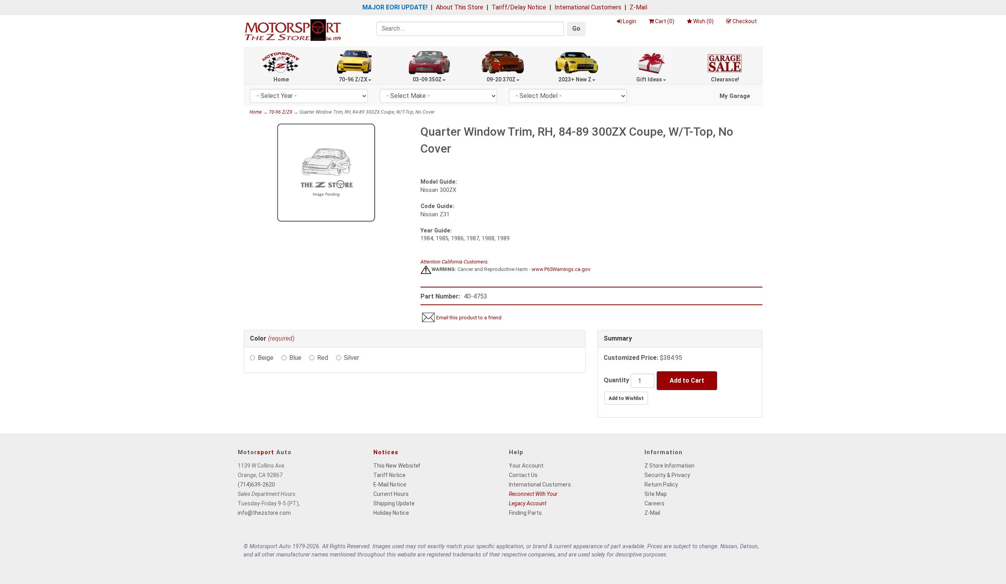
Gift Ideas (649, 79)
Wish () (703, 21)
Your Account (526, 465)
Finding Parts (525, 513)
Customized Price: (631, 357)
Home (281, 79)
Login (629, 21)
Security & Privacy (667, 475)
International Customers (587, 7)
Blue (295, 357)
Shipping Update (394, 503)
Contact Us (523, 475)
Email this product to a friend (468, 318)
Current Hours (391, 494)
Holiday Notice (391, 513)
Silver (351, 357)
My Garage (735, 95)
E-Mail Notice (389, 484)
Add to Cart (687, 380)
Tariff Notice (389, 475)
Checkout (744, 21)
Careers (654, 503)
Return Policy (661, 484)
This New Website (396, 465)
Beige (266, 357)
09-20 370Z (501, 79)
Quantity (616, 380)
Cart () (664, 21)
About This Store (459, 7)
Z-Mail (638, 7)
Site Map (655, 494)
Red (322, 357)
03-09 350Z (427, 79)
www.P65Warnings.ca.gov (561, 269)
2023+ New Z (574, 79)
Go (576, 28)
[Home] (293, 29)
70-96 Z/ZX (353, 79)
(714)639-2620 (256, 484)
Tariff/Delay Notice (519, 7)
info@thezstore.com (264, 513)
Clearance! (725, 79)
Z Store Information (669, 465)
